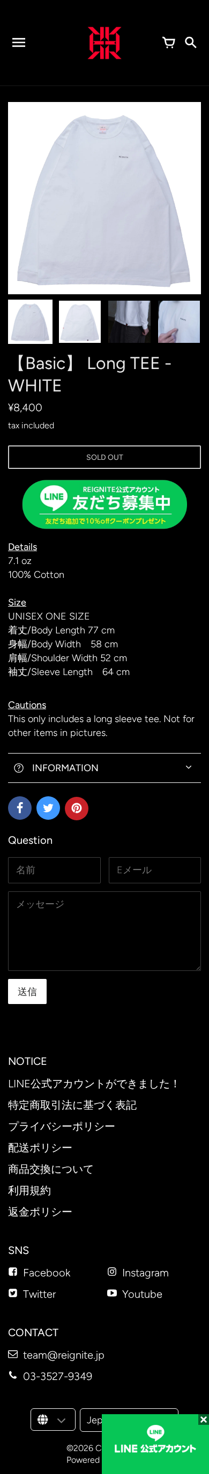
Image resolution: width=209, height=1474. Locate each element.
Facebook (46, 1272)
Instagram (145, 1272)
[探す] (190, 42)
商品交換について (51, 1169)
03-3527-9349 (57, 1376)
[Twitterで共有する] (48, 808)
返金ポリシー (40, 1211)
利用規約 (29, 1190)
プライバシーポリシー (61, 1126)
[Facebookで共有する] (20, 808)
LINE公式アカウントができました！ (94, 1083)
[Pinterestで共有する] (76, 808)
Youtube (142, 1294)
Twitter (39, 1294)
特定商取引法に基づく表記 (72, 1105)
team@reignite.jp (63, 1354)
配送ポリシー (40, 1147)
